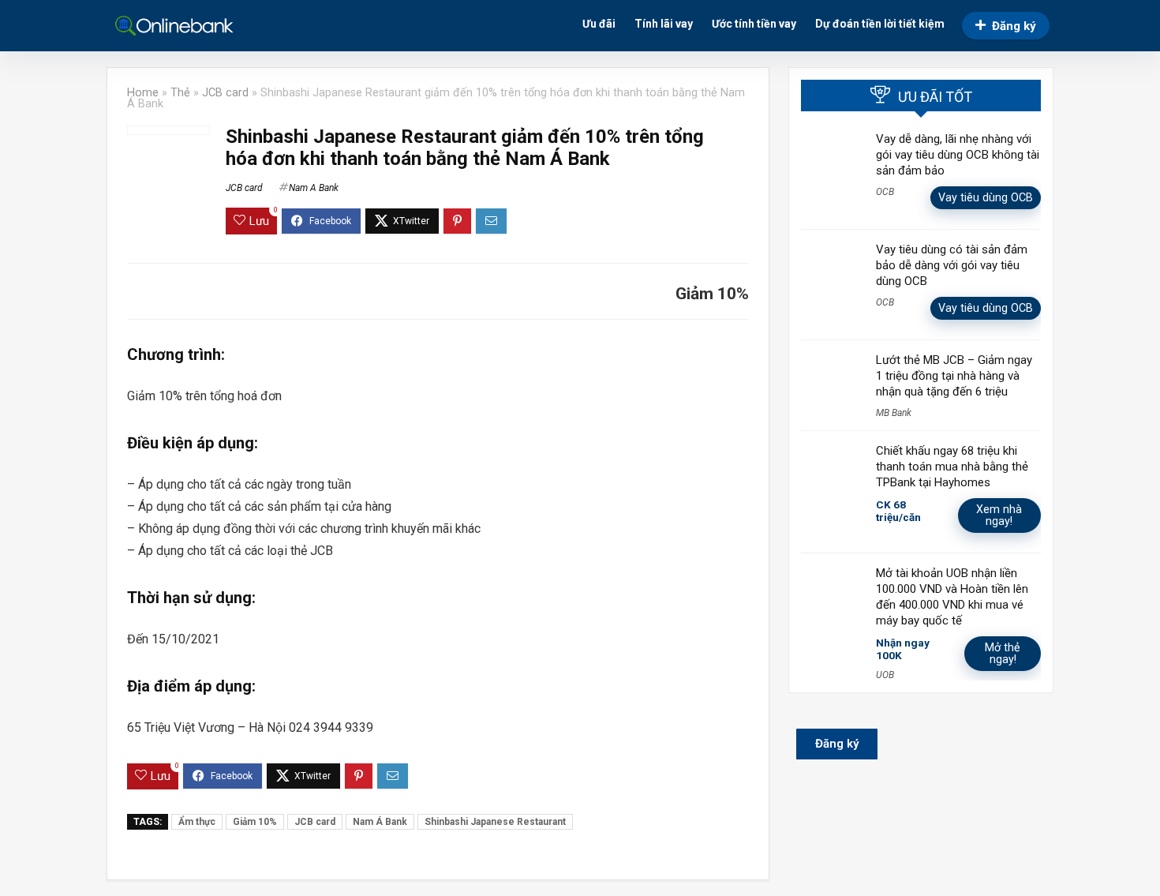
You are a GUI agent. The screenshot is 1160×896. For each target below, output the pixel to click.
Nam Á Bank (380, 821)
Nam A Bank (314, 187)
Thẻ (180, 92)
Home (143, 92)
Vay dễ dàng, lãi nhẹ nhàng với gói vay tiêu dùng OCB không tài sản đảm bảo (957, 155)
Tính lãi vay (663, 23)
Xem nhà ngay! (999, 515)
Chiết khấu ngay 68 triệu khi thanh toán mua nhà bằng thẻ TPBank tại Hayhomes (952, 466)
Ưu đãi (599, 23)
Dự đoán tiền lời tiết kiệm (880, 23)
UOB (885, 674)
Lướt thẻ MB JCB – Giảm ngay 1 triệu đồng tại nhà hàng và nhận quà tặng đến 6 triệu (954, 376)
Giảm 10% (255, 821)
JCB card (225, 92)
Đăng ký (1014, 26)
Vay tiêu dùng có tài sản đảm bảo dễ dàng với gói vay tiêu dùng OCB (951, 265)
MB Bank (893, 412)
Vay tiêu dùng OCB (985, 197)
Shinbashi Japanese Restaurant (495, 821)
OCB (885, 191)
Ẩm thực (196, 821)
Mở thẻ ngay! (1002, 653)
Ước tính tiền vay (754, 23)
